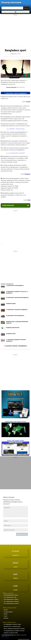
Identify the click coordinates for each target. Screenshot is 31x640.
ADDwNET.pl (5, 636)
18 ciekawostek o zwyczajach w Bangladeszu (17, 309)
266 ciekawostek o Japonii (11, 599)
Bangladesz (13, 54)
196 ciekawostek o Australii (11, 603)
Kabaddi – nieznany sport (17, 129)
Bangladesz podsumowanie (12, 327)
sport (19, 54)
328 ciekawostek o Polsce (11, 595)
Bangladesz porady (10, 333)
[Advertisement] (15, 31)
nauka (5, 616)
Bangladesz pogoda (11, 303)
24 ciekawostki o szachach (17, 153)
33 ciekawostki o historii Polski (12, 624)
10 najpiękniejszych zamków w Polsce (14, 630)
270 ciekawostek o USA (10, 597)
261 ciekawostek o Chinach (11, 601)
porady (6, 609)
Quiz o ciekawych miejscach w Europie (14, 628)
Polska (6, 614)
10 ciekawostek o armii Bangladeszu (15, 285)
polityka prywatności (23, 639)
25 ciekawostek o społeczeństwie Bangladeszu (17, 297)
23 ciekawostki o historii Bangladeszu (15, 315)
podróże (6, 618)
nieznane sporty (8, 611)
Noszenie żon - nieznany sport (12, 626)
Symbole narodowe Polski (11, 632)
